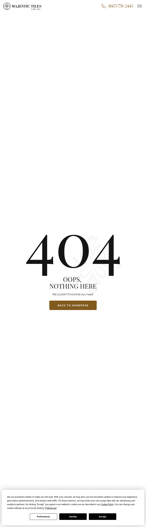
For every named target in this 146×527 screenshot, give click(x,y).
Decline (73, 516)
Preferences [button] (50, 508)
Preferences (43, 516)
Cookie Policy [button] (107, 504)
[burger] (139, 6)
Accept (102, 516)
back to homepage (73, 305)
